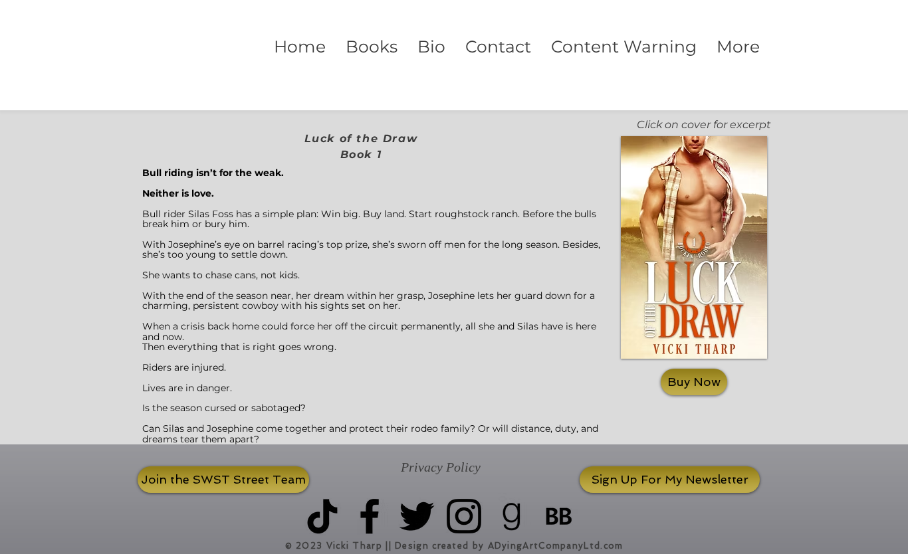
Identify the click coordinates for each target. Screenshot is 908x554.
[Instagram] (464, 516)
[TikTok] (322, 516)
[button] (371, 46)
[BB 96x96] (558, 516)
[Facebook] (369, 516)
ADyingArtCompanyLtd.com (556, 546)
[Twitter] (417, 516)
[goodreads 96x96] (511, 516)
